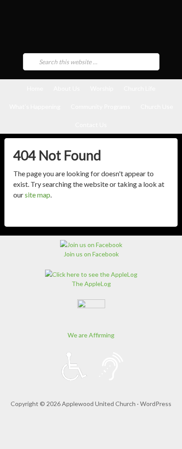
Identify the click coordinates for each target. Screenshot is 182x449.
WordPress (155, 403)
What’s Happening (35, 106)
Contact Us (91, 124)
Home (35, 88)
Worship (102, 88)
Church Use (156, 106)
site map (37, 194)
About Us (66, 88)
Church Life (139, 88)
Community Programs (100, 106)
